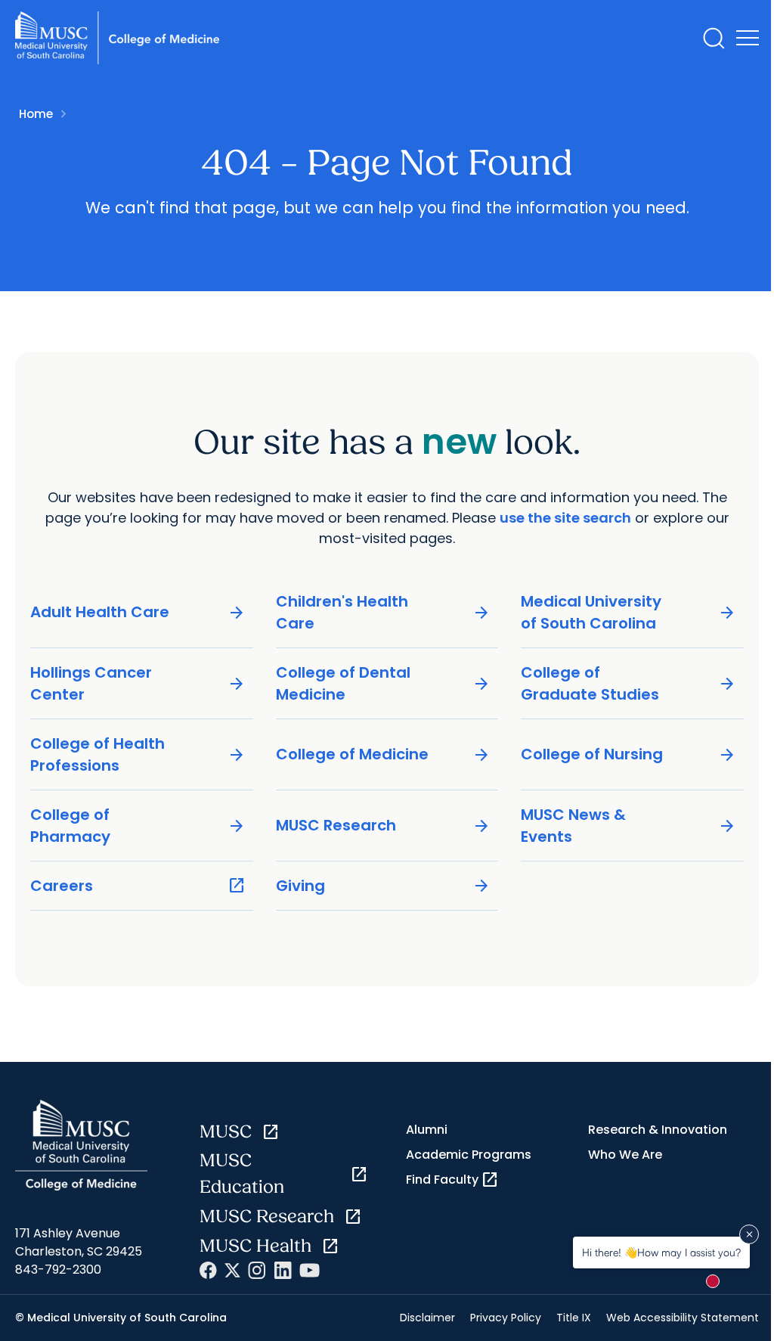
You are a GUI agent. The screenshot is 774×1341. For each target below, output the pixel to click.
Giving (383, 886)
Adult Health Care (138, 612)
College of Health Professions (138, 754)
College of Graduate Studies (628, 683)
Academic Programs (468, 1154)
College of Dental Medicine (383, 683)
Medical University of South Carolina (628, 612)
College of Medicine (383, 754)
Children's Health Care (383, 612)
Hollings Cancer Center (138, 683)
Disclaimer (427, 1317)
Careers (138, 886)
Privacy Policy (505, 1317)
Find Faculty (452, 1179)
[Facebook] (208, 1270)
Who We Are (625, 1154)
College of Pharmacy (138, 825)
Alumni (426, 1129)
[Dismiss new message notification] (749, 1234)
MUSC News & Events (628, 825)
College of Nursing (628, 754)
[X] (232, 1270)
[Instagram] (257, 1270)
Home (36, 114)
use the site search (565, 517)
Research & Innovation (657, 1129)
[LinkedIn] (283, 1270)
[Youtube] (309, 1270)
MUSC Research (383, 826)
